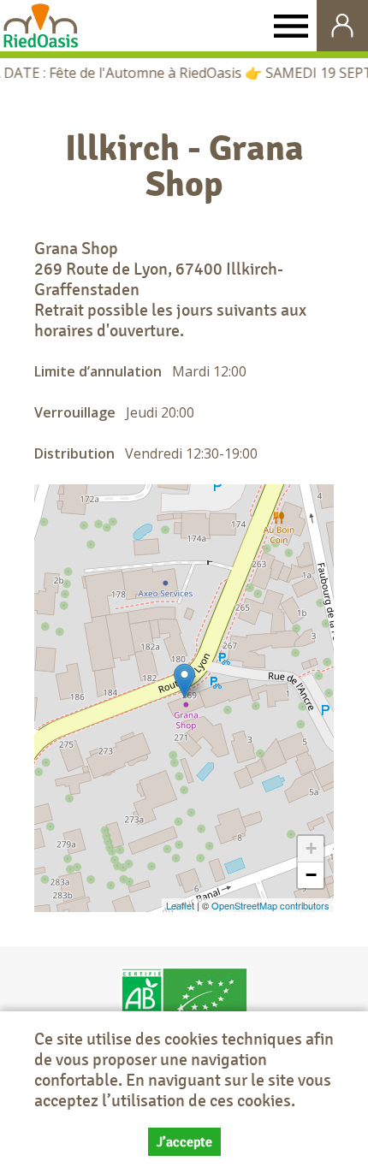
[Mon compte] (342, 25)
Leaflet (180, 905)
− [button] (311, 875)
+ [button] (311, 848)
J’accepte (184, 1142)
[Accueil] (40, 25)
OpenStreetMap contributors (270, 905)
